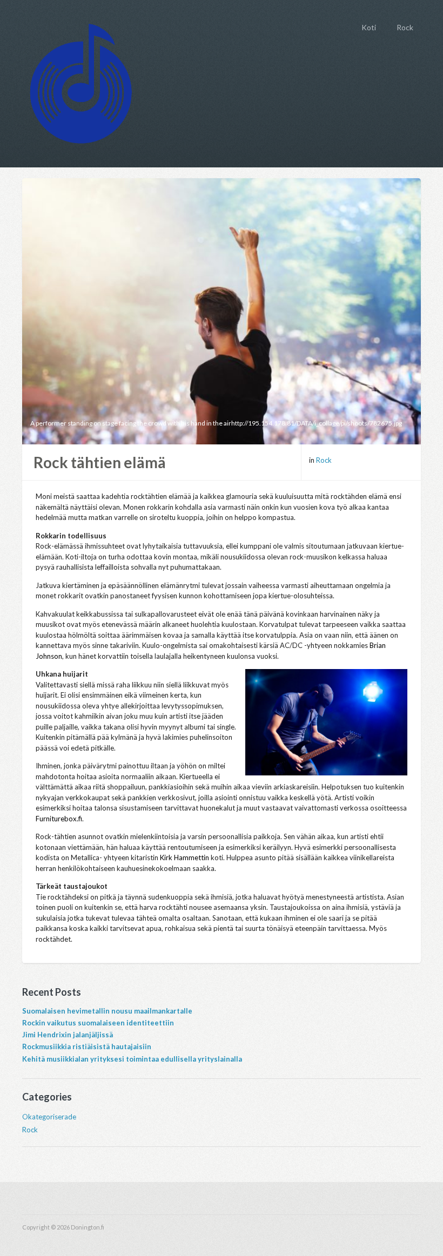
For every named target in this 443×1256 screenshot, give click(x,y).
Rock (405, 27)
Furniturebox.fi (59, 818)
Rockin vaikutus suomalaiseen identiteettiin (98, 1022)
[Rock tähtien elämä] (221, 310)
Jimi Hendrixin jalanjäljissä (67, 1034)
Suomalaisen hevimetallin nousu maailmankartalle (107, 1011)
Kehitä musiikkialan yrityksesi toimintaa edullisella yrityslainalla (132, 1059)
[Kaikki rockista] (81, 81)
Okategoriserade (49, 1116)
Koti (368, 27)
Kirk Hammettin (184, 857)
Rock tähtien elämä (99, 462)
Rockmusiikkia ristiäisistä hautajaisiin (86, 1046)
